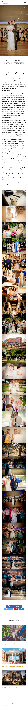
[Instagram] (15, 703)
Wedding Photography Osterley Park (12, 666)
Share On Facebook (14, 606)
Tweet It (9, 609)
